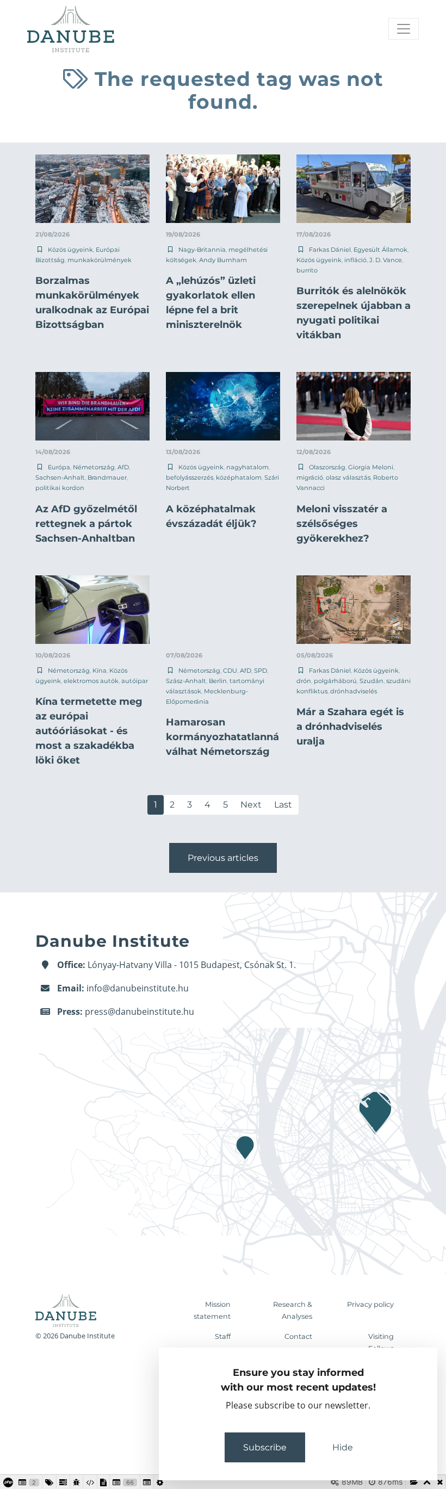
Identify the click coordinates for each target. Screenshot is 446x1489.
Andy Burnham (223, 260)
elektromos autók (91, 681)
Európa (59, 467)
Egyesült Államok (380, 249)
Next (251, 804)
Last (283, 804)
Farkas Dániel (330, 249)
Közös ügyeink (70, 249)
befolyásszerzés (189, 477)
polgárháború (335, 681)
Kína (99, 670)
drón (303, 681)
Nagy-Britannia (202, 249)
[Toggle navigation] (403, 29)
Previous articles (223, 858)
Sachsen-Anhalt (60, 477)
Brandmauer (107, 477)
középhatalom (239, 477)
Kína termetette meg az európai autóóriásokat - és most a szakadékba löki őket (89, 731)
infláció (355, 260)
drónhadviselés (353, 691)
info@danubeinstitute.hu (137, 988)
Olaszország (327, 467)
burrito (307, 270)
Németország (94, 467)
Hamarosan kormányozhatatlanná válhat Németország (222, 737)
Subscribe (265, 1447)
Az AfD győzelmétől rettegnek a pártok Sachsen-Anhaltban (86, 523)
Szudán (371, 681)
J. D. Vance (385, 260)
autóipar (134, 681)
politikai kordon (59, 488)
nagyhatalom (247, 467)
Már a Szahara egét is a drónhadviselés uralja (350, 726)
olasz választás (348, 477)
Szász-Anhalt (186, 681)
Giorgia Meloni (370, 467)
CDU (230, 670)
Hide (342, 1447)
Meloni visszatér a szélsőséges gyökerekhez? (341, 523)
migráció (309, 477)
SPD (260, 670)
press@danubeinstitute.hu (139, 1012)
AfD (123, 467)
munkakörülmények (99, 260)
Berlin (218, 681)
